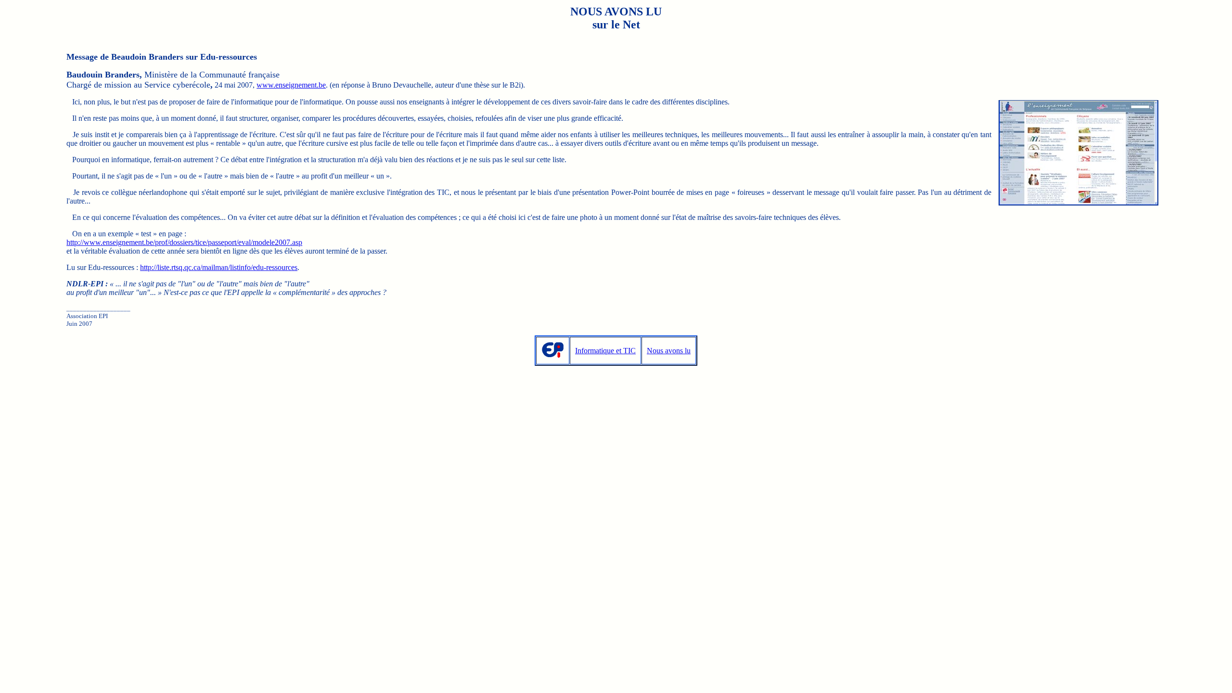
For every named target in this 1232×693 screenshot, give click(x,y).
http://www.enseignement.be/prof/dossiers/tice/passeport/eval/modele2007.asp (184, 242)
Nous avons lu (669, 350)
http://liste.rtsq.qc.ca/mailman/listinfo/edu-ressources (218, 267)
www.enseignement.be (291, 85)
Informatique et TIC (605, 350)
